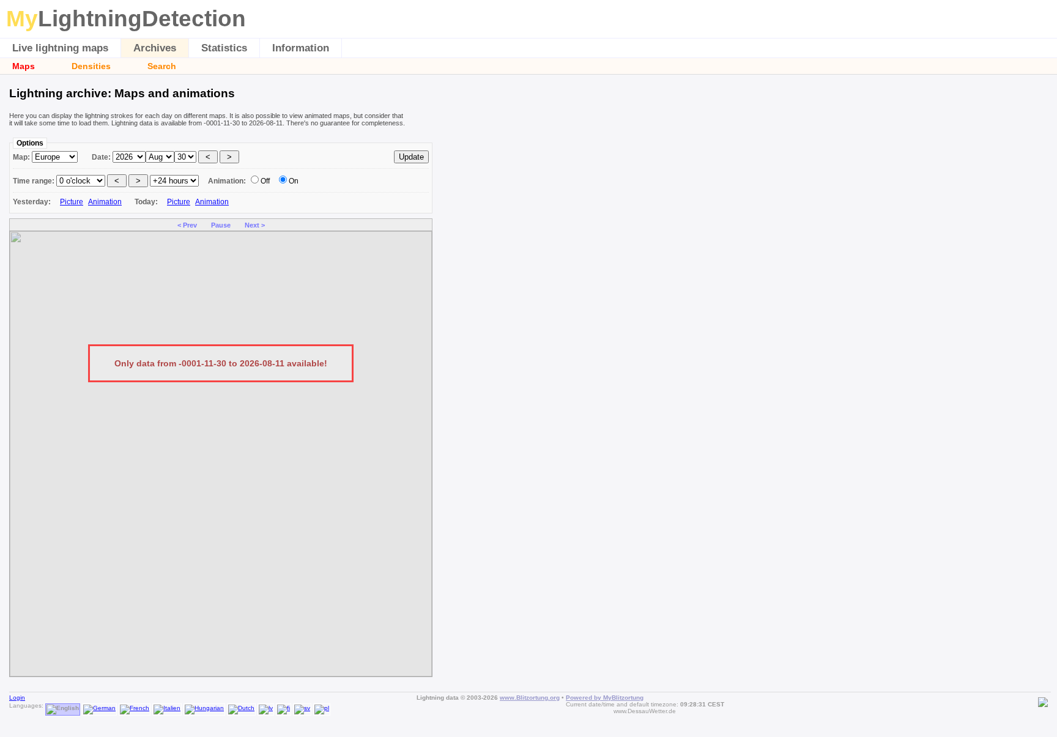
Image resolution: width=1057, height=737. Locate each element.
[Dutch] (241, 705)
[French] (134, 705)
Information (300, 48)
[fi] (283, 705)
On (294, 181)
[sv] (302, 705)
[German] (99, 705)
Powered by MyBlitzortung (604, 697)
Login (17, 697)
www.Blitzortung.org (530, 697)
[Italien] (167, 705)
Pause (221, 225)
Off (265, 181)
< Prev (187, 225)
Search (161, 66)
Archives (154, 48)
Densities (91, 66)
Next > (255, 225)
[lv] (266, 705)
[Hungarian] (204, 705)
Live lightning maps (60, 48)
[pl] (321, 705)
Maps (23, 66)
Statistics (224, 48)
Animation (105, 202)
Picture (71, 202)
